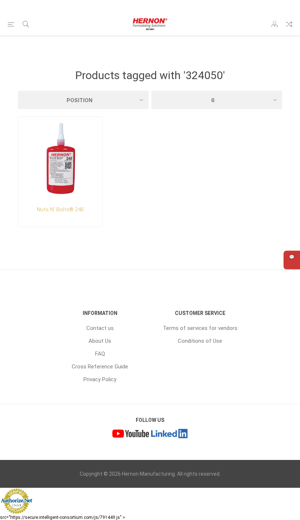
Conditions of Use (200, 341)
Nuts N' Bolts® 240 (60, 209)
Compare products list (289, 24)
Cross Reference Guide (100, 366)
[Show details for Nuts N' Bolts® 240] (60, 159)
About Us (100, 341)
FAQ (100, 353)
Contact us (100, 328)
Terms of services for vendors (200, 328)
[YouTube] (130, 434)
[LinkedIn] (169, 434)
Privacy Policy (99, 379)
